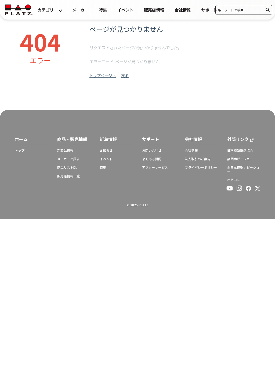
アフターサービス (155, 167)
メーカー (80, 10)
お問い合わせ (151, 150)
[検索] (267, 9)
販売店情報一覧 (68, 176)
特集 (103, 10)
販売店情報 (154, 10)
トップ (19, 150)
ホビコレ (233, 180)
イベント (125, 10)
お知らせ (106, 150)
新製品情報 (65, 150)
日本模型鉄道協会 (240, 150)
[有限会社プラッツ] (19, 9)
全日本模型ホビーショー (243, 169)
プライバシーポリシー (201, 167)
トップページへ (102, 75)
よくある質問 (151, 159)
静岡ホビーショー (240, 159)
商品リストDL (67, 167)
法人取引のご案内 (198, 159)
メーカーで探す (68, 159)
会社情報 (183, 10)
